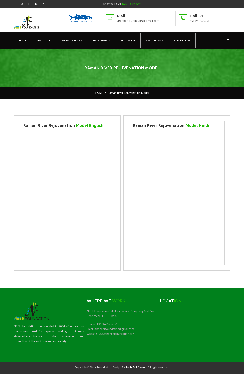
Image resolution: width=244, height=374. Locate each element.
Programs (100, 40)
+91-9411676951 (107, 324)
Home (23, 40)
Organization (70, 40)
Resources (153, 40)
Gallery (126, 40)
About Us (43, 40)
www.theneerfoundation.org (116, 334)
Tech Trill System (136, 367)
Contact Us (182, 40)
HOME (99, 93)
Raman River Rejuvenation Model (128, 93)
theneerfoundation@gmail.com (114, 329)
